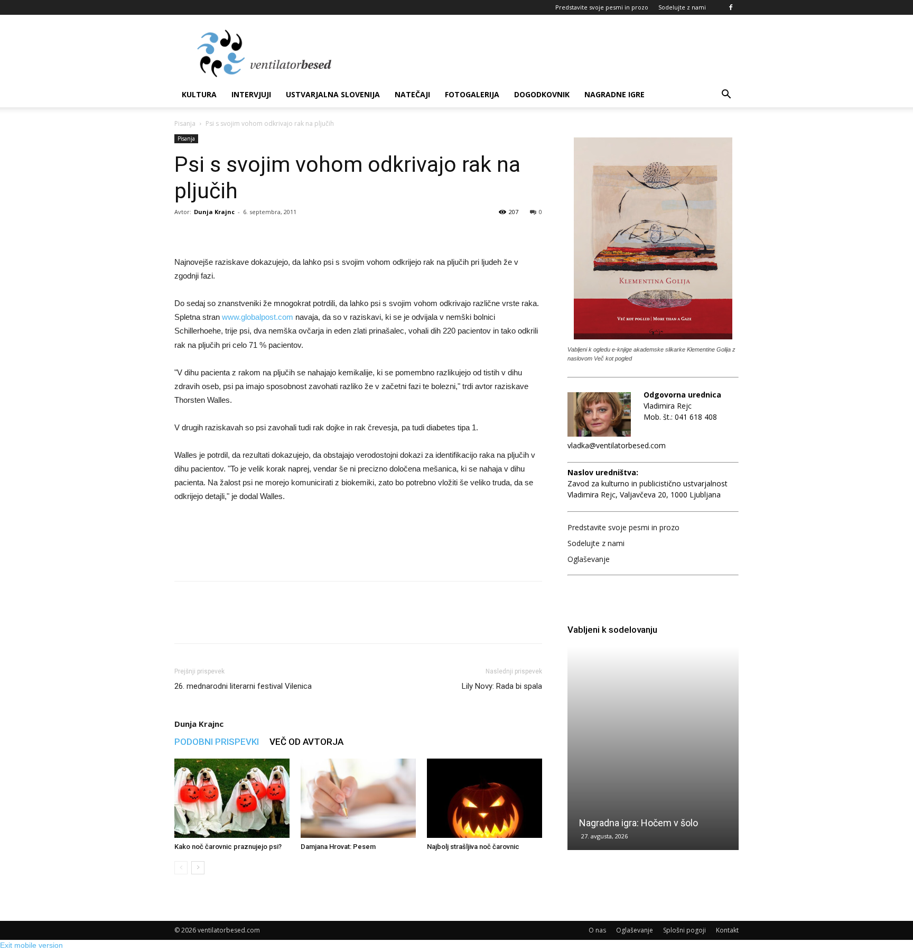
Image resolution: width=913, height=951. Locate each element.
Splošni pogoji (684, 930)
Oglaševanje (588, 559)
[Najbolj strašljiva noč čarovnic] (484, 798)
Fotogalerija (472, 94)
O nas (597, 930)
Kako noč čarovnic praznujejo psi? (228, 847)
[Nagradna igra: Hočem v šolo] (653, 748)
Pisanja (184, 123)
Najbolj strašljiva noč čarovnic (473, 847)
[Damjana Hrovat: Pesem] (358, 798)
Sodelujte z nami (682, 7)
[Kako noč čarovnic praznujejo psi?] (232, 798)
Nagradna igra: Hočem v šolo (638, 822)
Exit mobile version (31, 945)
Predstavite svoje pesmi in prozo (601, 7)
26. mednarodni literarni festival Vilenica (243, 686)
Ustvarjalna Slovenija (333, 94)
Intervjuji (251, 94)
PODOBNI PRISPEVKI (216, 741)
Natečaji (412, 94)
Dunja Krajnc (214, 212)
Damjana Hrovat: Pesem (338, 847)
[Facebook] (731, 7)
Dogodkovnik (542, 94)
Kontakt (727, 930)
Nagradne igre (614, 94)
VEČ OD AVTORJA (306, 741)
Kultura (199, 94)
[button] (726, 95)
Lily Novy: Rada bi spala (502, 686)
